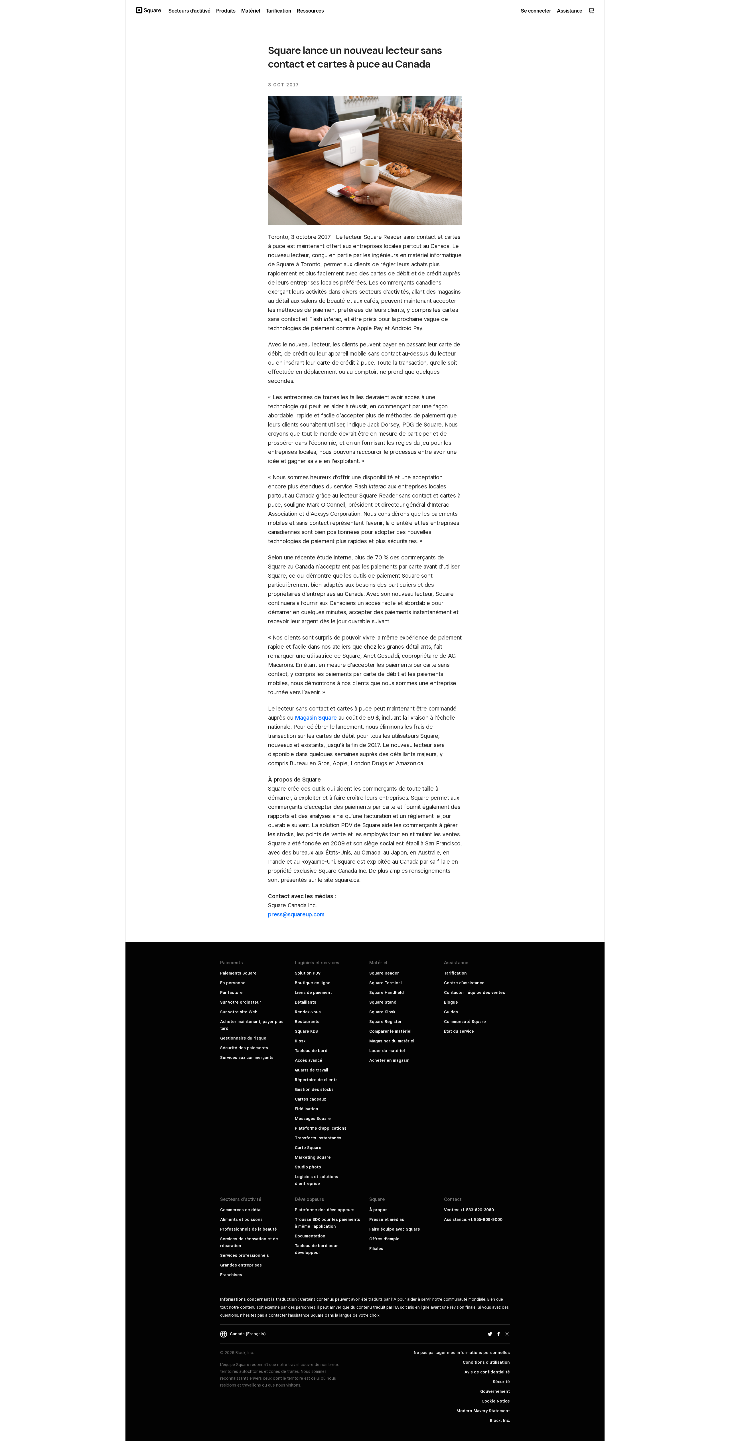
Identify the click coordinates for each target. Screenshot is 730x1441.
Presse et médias (386, 1219)
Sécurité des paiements (244, 1048)
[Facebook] (498, 1334)
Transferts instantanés (318, 1138)
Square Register (385, 1021)
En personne (233, 983)
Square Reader (384, 973)
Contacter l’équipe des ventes (474, 992)
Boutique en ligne (312, 983)
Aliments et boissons (241, 1219)
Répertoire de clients (316, 1079)
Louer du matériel (387, 1050)
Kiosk (300, 1041)
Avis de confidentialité (487, 1372)
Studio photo (308, 1167)
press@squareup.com (296, 914)
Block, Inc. (500, 1420)
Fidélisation (306, 1109)
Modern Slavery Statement (483, 1410)
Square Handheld (386, 992)
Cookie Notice (496, 1401)
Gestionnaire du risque (243, 1038)
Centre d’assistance (464, 983)
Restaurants (307, 1021)
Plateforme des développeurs (324, 1209)
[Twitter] (490, 1334)
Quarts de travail (311, 1070)
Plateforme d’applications (320, 1128)
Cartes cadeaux (310, 1099)
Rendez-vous (308, 1012)
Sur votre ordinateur (240, 1002)
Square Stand (382, 1002)
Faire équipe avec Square (394, 1229)
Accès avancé (308, 1060)
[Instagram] (507, 1334)
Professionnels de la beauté (248, 1229)
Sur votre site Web (238, 1012)
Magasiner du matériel (391, 1041)
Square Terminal (385, 983)
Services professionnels (244, 1255)
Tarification (455, 973)
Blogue (451, 1002)
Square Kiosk (382, 1012)
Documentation (310, 1236)
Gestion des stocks (314, 1089)
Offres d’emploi (385, 1239)
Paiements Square (238, 973)
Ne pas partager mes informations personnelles (462, 1352)
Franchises (231, 1274)
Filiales (376, 1248)
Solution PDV (308, 973)
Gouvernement (495, 1391)
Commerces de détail (241, 1209)
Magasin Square (316, 717)
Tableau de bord (311, 1050)
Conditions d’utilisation (486, 1362)
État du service (459, 1031)
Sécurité (501, 1381)
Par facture (231, 992)
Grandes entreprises (241, 1265)
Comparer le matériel (390, 1031)
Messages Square (313, 1118)
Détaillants (305, 1002)
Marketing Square (313, 1157)
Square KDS (306, 1031)
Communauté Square (465, 1021)
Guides (451, 1012)
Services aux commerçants (246, 1057)
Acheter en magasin (389, 1060)
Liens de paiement (313, 992)
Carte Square (308, 1147)
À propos (378, 1209)
